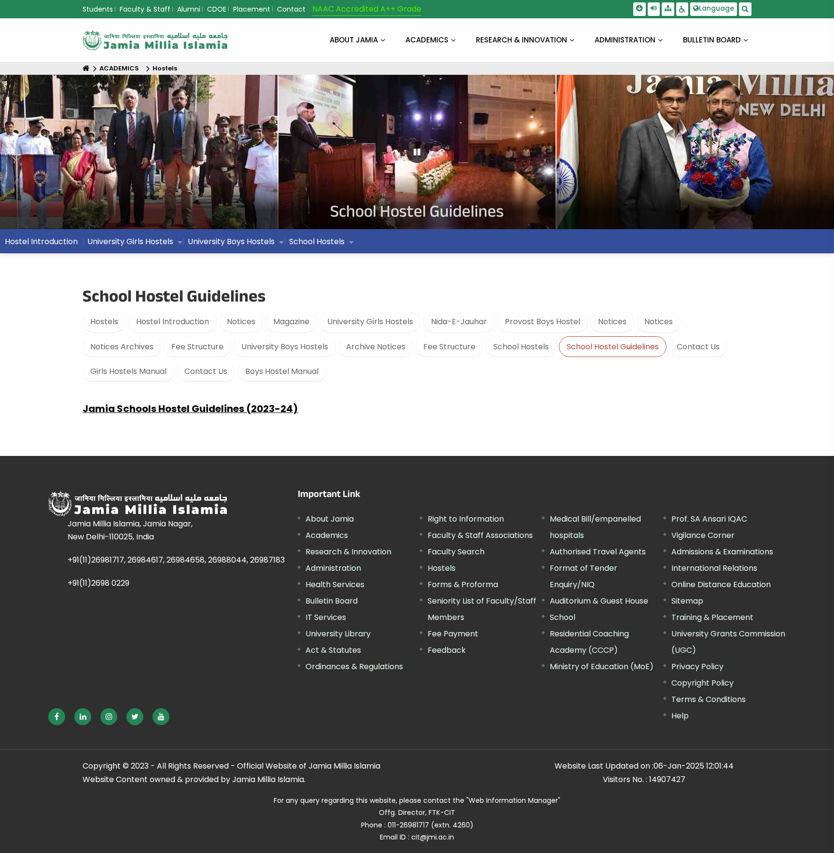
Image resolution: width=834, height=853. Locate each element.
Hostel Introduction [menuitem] (41, 241)
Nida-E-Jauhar (459, 321)
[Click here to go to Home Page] (155, 40)
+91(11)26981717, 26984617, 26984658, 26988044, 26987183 (176, 559)
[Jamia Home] (137, 503)
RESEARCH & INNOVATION (521, 40)
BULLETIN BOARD (712, 40)
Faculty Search (456, 551)
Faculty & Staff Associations (480, 535)
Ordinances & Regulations (354, 666)
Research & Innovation (348, 551)
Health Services (335, 584)
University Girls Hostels (370, 321)
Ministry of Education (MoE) (601, 666)
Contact (291, 9)
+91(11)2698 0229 (98, 583)
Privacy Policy (697, 666)
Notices (241, 321)
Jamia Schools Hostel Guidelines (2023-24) (190, 408)
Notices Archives (121, 346)
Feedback (447, 650)
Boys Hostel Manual (282, 371)
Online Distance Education (721, 584)
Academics (327, 535)
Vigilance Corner (703, 535)
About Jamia (354, 40)
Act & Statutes (333, 650)
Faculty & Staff (145, 9)
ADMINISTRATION (625, 40)
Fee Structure (197, 346)
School (562, 617)
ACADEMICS (426, 40)
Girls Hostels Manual (128, 371)
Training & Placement (712, 617)
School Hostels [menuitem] (317, 241)
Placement (251, 9)
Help (680, 715)
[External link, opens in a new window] (56, 716)
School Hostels (521, 346)
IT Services (326, 617)
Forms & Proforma (463, 584)
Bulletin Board (332, 600)
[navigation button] (43, 156)
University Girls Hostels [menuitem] (130, 241)
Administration (333, 568)
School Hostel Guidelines (613, 346)
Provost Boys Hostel (542, 321)
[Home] (86, 68)
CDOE (216, 9)
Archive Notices (375, 346)
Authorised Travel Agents (598, 551)
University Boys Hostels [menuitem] (231, 241)
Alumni (188, 9)
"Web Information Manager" (513, 800)
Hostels (165, 68)
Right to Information (466, 518)
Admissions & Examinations (722, 551)
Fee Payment (453, 633)
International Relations (714, 568)
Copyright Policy (702, 682)
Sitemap (687, 600)
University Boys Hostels (284, 346)
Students (98, 9)
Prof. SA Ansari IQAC (709, 518)
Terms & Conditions (708, 699)
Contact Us (698, 346)
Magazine (291, 321)
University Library (338, 633)
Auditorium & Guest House (599, 600)
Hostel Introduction (172, 321)
